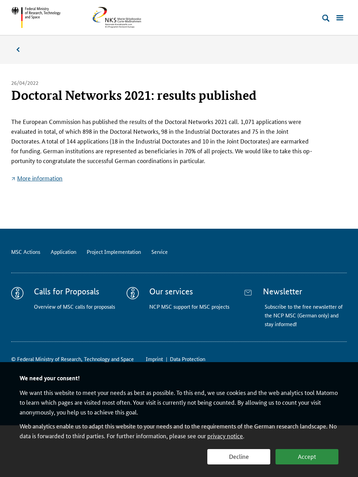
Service (159, 251)
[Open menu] (340, 18)
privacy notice (225, 435)
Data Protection (187, 358)
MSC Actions (25, 251)
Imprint (154, 358)
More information (40, 178)
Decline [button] (239, 456)
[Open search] (326, 18)
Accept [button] (307, 456)
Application (63, 251)
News (21, 49)
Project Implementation (114, 251)
